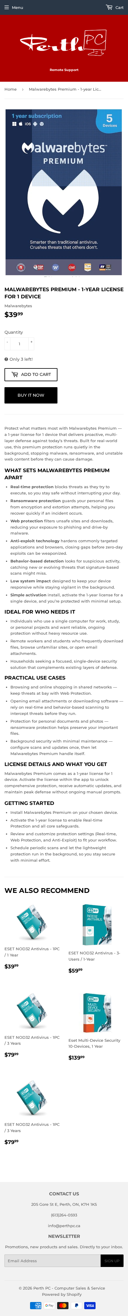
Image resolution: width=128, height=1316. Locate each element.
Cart (119, 7)
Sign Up (112, 1261)
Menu (17, 7)
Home (10, 89)
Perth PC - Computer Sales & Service (69, 1288)
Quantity (13, 332)
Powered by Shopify (62, 1294)
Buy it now (31, 395)
